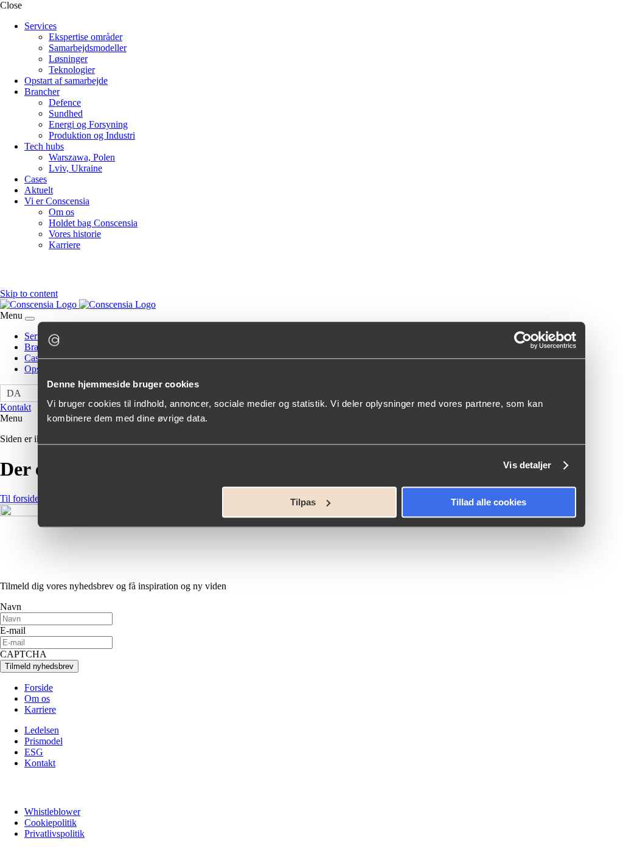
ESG (33, 752)
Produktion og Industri (92, 135)
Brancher (42, 91)
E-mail (13, 630)
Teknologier (72, 69)
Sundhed (66, 113)
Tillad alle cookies (488, 502)
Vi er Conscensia (56, 201)
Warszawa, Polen (82, 157)
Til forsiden (22, 498)
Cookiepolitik (50, 822)
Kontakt (15, 407)
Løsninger (68, 59)
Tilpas (303, 502)
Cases (35, 179)
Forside (38, 687)
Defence (65, 102)
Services (40, 26)
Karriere (64, 245)
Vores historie (75, 234)
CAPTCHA (23, 654)
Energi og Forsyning (88, 124)
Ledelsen (41, 730)
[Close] (30, 319)
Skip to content (29, 293)
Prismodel (43, 741)
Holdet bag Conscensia (93, 223)
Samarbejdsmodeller (88, 48)
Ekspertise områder (85, 37)
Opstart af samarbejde (66, 80)
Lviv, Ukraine (75, 168)
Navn (10, 606)
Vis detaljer (527, 465)
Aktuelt (38, 190)
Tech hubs (44, 146)
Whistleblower (52, 811)
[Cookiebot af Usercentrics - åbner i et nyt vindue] (523, 340)
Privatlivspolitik (54, 833)
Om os (61, 212)
